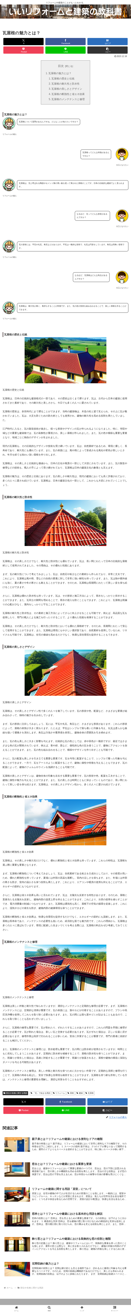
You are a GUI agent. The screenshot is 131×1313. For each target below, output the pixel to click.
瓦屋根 (91, 1093)
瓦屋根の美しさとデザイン (66, 88)
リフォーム (60, 1093)
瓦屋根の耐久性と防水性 (65, 83)
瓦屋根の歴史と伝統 (62, 78)
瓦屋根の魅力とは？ (59, 73)
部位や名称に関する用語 (16, 1093)
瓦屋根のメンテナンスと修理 (68, 99)
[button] (107, 50)
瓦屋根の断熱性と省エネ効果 (68, 94)
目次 (61, 66)
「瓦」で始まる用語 (41, 1093)
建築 (81, 1093)
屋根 (72, 1093)
